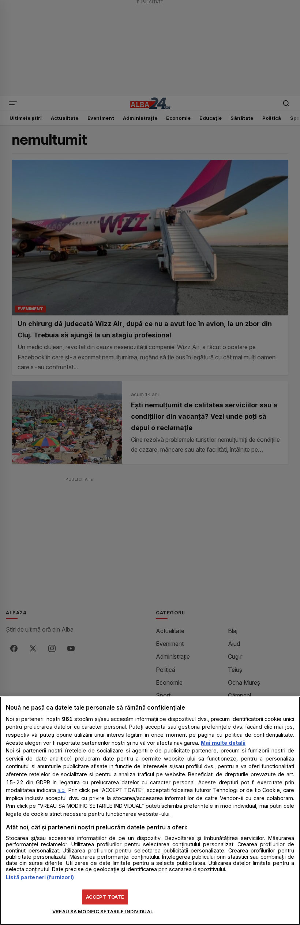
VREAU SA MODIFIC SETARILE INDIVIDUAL (102, 911)
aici (61, 790)
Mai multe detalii (223, 743)
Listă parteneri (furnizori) (40, 877)
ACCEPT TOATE (105, 897)
